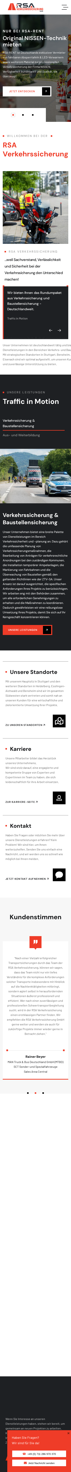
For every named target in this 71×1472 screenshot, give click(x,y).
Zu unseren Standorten (24, 725)
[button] (13, 115)
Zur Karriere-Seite (20, 802)
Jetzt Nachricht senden (41, 1463)
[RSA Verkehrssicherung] (25, 7)
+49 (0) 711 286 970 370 (41, 1454)
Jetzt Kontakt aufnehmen (26, 878)
